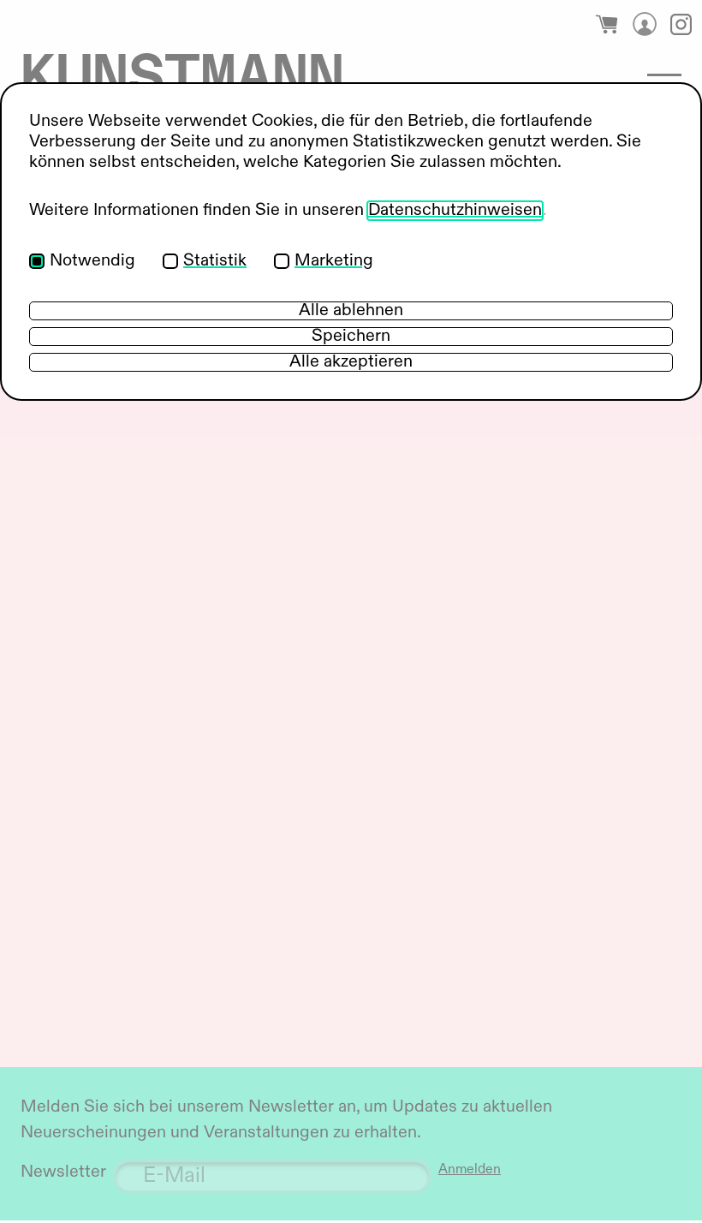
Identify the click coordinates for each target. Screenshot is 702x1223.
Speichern (351, 336)
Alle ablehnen (351, 310)
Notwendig (92, 261)
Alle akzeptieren (351, 362)
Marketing (333, 261)
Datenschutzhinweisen (455, 210)
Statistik (215, 261)
